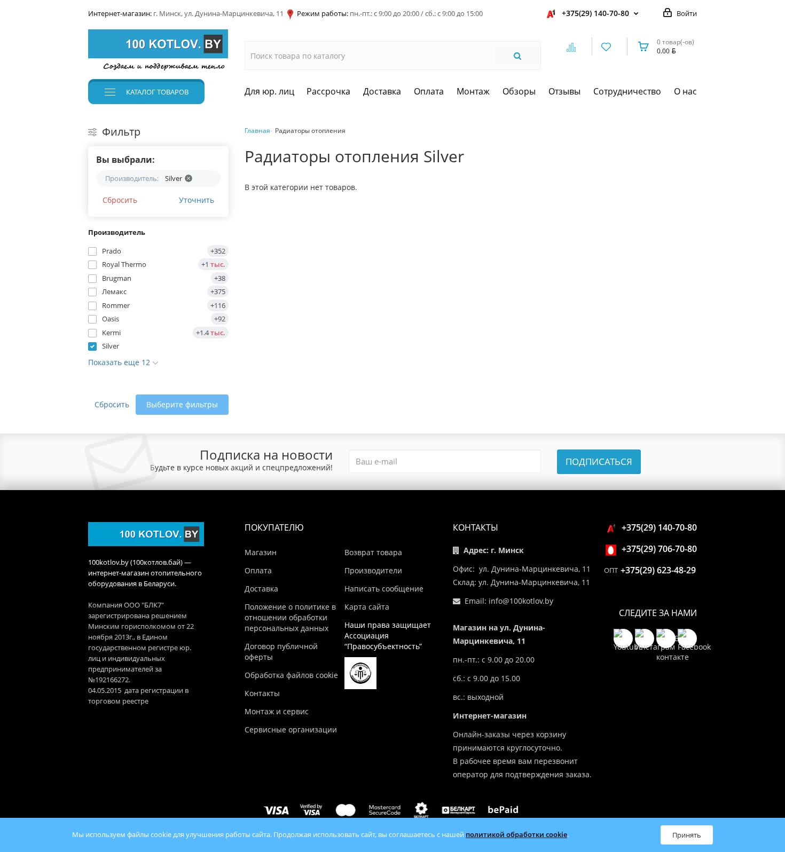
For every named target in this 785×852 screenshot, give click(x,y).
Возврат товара (373, 552)
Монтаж (473, 91)
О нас (685, 91)
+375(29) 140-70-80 (595, 13)
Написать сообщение (383, 588)
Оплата (429, 91)
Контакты (262, 693)
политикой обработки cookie (516, 834)
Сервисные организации (291, 729)
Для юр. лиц (269, 91)
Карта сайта (366, 607)
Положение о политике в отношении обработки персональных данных (290, 617)
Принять (686, 835)
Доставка (382, 91)
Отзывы (564, 91)
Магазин (261, 552)
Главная (257, 130)
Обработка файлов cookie (291, 675)
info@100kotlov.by (521, 601)
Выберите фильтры (182, 404)
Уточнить (196, 200)
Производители (373, 570)
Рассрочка (328, 91)
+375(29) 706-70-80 (659, 548)
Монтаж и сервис (277, 711)
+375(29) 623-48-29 (658, 570)
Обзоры (519, 91)
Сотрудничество (627, 91)
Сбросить (120, 200)
